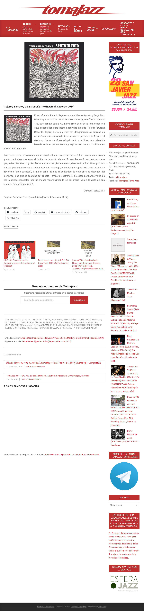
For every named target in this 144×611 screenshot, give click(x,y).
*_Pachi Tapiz (55, 320)
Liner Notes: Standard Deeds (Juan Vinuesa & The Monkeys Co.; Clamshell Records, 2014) (62, 338)
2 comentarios (89, 328)
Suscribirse (79, 300)
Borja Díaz (54, 322)
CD (62, 322)
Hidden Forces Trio (88, 322)
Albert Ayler (41, 322)
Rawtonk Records (83, 325)
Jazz (7, 325)
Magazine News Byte (78, 606)
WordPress (102, 606)
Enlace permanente (35, 366)
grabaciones (71, 322)
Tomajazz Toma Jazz (61, 328)
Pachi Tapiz (68, 325)
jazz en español (35, 325)
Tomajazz (43, 328)
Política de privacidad (45, 606)
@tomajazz (121, 177)
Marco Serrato (53, 325)
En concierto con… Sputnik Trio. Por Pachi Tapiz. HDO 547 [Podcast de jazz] (53, 263)
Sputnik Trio (19, 328)
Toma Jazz (31, 328)
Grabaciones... (70, 320)
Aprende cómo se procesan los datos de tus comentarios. (72, 454)
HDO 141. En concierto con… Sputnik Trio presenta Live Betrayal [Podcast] (19, 263)
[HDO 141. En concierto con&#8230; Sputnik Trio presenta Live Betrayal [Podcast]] (19, 250)
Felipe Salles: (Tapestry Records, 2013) (46, 341)
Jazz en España (19, 325)
